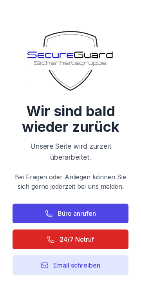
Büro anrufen (77, 213)
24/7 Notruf (77, 239)
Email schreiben (76, 265)
